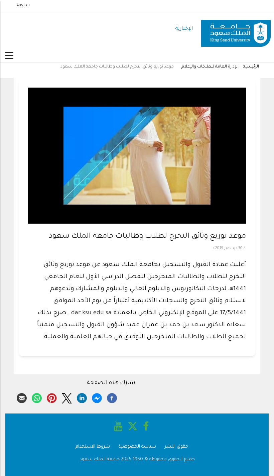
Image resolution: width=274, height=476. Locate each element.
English (23, 5)
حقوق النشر (176, 446)
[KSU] (236, 29)
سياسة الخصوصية (137, 446)
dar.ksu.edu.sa (91, 313)
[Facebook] (112, 397)
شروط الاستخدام (93, 446)
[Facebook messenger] (97, 397)
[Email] (22, 397)
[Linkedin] (82, 397)
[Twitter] (67, 397)
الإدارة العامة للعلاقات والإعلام (210, 67)
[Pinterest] (52, 397)
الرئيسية (251, 67)
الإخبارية (184, 29)
